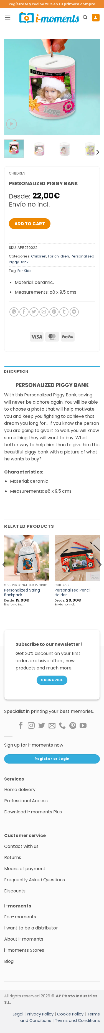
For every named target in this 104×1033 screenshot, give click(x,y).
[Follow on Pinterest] (72, 726)
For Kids (24, 270)
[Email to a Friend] (44, 311)
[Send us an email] (52, 726)
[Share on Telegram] (74, 311)
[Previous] (13, 87)
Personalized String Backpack (22, 593)
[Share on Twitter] (34, 311)
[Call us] (62, 726)
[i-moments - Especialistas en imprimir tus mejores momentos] (49, 17)
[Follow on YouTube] (83, 726)
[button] (7, 17)
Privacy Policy (40, 1014)
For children (58, 256)
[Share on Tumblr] (64, 311)
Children (17, 173)
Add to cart (29, 224)
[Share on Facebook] (24, 311)
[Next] (91, 87)
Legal (18, 1014)
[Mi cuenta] (96, 17)
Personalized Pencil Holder (72, 593)
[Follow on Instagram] (31, 726)
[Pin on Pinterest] (54, 311)
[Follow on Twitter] (41, 726)
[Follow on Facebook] (20, 726)
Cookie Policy (70, 1014)
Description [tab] (16, 371)
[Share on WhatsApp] (14, 311)
